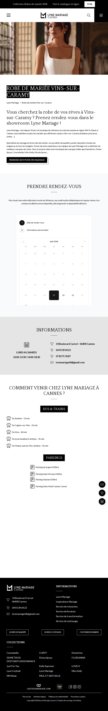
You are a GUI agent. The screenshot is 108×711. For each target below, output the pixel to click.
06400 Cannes (87, 343)
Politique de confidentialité (58, 697)
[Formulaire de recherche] (88, 15)
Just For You (13, 666)
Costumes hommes (89, 632)
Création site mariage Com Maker (69, 700)
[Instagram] (74, 686)
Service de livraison (66, 611)
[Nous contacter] (102, 484)
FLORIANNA (78, 657)
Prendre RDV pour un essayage (27, 160)
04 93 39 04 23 (63, 350)
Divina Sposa (45, 657)
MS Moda (11, 675)
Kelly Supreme (46, 666)
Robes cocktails (52, 632)
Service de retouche (66, 606)
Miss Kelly (77, 670)
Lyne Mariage (63, 596)
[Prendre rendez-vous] (101, 15)
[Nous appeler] (102, 493)
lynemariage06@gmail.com (70, 362)
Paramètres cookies (78, 697)
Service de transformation (69, 616)
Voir (89, 4)
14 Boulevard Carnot (67, 343)
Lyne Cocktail (13, 670)
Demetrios (77, 652)
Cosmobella (13, 652)
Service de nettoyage (67, 621)
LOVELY (76, 666)
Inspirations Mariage (66, 601)
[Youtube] (79, 686)
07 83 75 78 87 (63, 356)
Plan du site (27, 697)
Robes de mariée (17, 632)
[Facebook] (70, 686)
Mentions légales (40, 697)
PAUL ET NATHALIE (49, 675)
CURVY (43, 652)
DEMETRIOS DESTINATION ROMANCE (21, 659)
